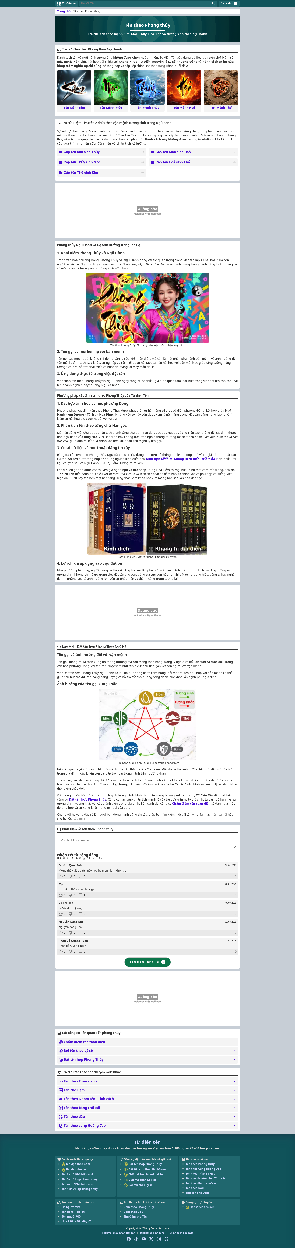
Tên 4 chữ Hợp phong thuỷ (80, 1189)
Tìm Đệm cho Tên (135, 1216)
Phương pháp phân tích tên (118, 1232)
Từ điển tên (147, 1142)
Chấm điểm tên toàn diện (191, 803)
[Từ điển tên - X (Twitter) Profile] (151, 1239)
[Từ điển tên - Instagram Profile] (159, 1239)
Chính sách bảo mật (181, 1232)
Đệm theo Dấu (133, 1212)
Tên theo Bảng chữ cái (201, 1183)
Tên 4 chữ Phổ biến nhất (78, 1184)
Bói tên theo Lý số (140, 1185)
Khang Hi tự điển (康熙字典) (194, 459)
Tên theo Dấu (195, 1188)
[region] (147, 210)
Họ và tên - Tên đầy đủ (77, 1221)
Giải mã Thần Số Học (142, 1180)
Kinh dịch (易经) (157, 459)
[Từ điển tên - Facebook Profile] (128, 1239)
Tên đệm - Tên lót (73, 1212)
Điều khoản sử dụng (152, 1232)
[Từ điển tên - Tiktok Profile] (136, 1239)
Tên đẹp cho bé (76, 1169)
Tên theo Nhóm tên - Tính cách (206, 1178)
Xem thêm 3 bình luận (145, 962)
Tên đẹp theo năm (78, 1164)
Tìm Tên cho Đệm (197, 1193)
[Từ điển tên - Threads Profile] (166, 1239)
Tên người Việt (71, 1216)
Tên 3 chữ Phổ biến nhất (78, 1174)
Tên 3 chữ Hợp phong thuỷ (80, 1179)
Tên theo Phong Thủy (200, 1164)
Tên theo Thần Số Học (200, 1173)
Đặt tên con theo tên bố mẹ (147, 1169)
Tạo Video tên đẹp (202, 1207)
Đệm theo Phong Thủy (139, 1207)
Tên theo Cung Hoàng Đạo (203, 1169)
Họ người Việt (71, 1207)
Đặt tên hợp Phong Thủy (87, 799)
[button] (148, 4)
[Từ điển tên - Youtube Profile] (144, 1239)
